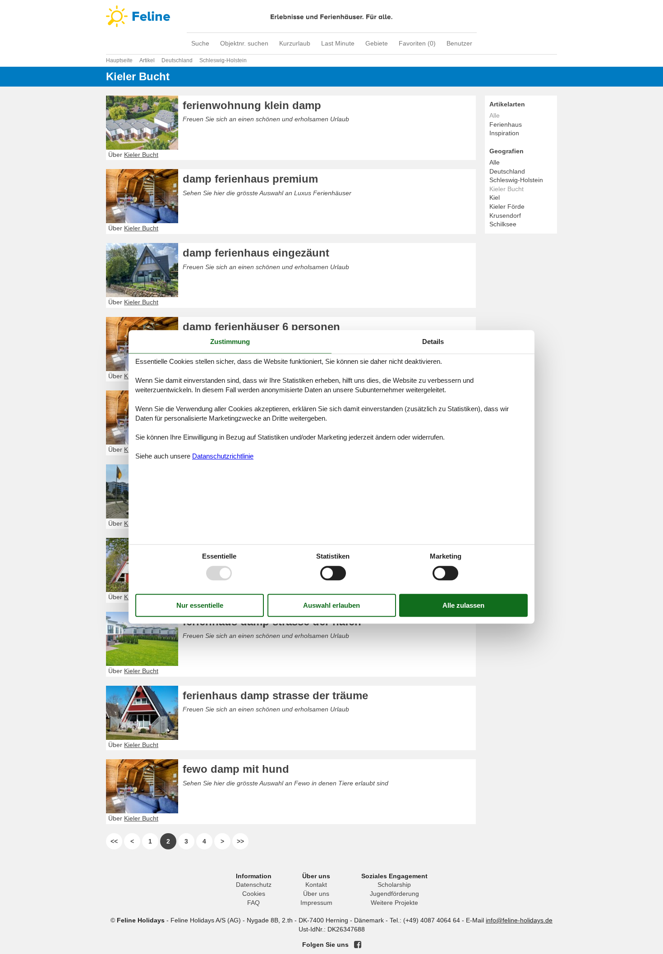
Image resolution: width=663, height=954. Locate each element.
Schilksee (502, 224)
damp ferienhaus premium (250, 179)
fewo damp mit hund (236, 769)
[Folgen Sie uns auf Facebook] (357, 944)
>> (240, 841)
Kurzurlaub (294, 43)
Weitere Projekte (394, 902)
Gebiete (376, 43)
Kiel (494, 197)
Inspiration (504, 133)
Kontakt (316, 884)
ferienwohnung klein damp (252, 105)
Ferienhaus (505, 124)
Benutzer (459, 43)
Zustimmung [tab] (230, 341)
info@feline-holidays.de (519, 920)
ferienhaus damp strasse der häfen (272, 621)
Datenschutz (254, 884)
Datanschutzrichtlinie (222, 456)
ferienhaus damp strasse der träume (275, 695)
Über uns (316, 893)
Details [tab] (433, 341)
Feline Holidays (331, 16)
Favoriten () (417, 43)
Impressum (316, 902)
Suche (200, 43)
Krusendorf (505, 215)
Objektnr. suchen (244, 43)
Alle (494, 162)
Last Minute (338, 43)
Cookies (253, 893)
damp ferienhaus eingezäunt (256, 253)
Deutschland (507, 171)
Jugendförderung (394, 893)
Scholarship (394, 884)
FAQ (253, 902)
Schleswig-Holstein (516, 179)
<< (114, 841)
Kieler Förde (507, 206)
